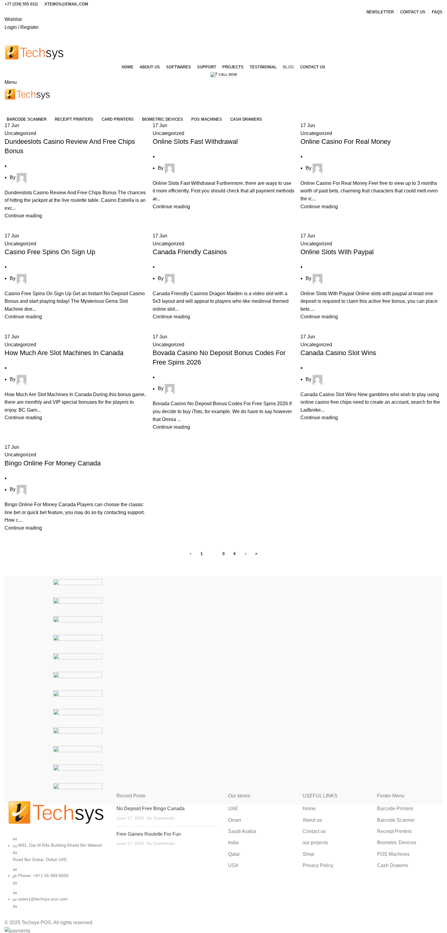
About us (312, 820)
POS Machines (393, 854)
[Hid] (77, 755)
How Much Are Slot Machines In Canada (64, 353)
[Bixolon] (77, 662)
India (233, 842)
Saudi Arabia (242, 831)
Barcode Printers (395, 808)
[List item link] (56, 875)
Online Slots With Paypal (337, 252)
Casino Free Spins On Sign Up (50, 252)
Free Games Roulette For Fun (148, 834)
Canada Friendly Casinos (190, 252)
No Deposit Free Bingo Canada (150, 808)
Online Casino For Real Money (345, 141)
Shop (308, 854)
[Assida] (77, 680)
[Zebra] (77, 588)
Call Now (228, 74)
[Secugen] (77, 736)
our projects (315, 842)
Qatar (234, 854)
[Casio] (77, 792)
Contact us (314, 831)
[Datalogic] (77, 643)
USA (233, 865)
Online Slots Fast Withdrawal (195, 141)
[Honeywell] (77, 606)
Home (309, 808)
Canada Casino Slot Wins (338, 353)
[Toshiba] (77, 717)
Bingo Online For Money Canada (53, 463)
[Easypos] (77, 625)
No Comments (161, 818)
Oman (234, 820)
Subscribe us (223, 36)
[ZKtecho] (77, 699)
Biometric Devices (396, 842)
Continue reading (23, 215)
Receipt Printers (394, 831)
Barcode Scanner (396, 820)
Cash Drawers (392, 865)
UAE (233, 808)
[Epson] (77, 773)
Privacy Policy (318, 865)
